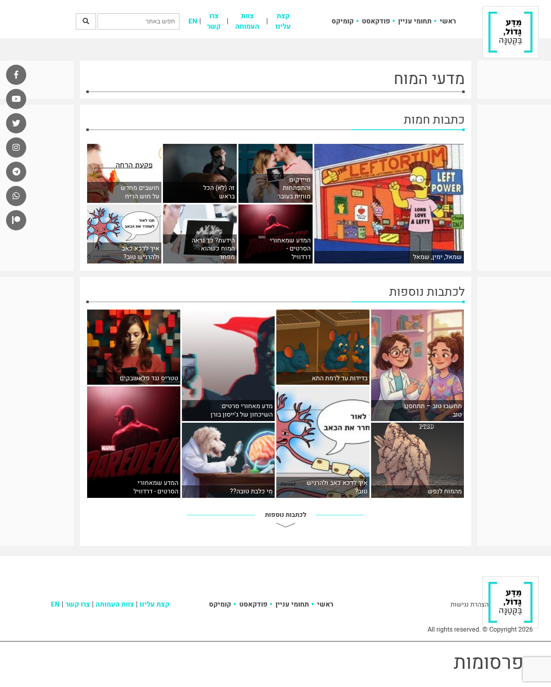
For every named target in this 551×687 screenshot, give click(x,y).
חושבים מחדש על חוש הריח (140, 192)
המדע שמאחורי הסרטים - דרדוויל (290, 248)
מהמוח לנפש (445, 491)
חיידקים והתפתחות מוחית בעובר (294, 188)
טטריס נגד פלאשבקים (149, 378)
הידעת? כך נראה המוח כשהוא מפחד (213, 248)
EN (192, 21)
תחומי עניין (415, 21)
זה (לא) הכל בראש (219, 192)
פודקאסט (376, 21)
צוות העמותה (247, 21)
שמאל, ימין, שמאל (437, 257)
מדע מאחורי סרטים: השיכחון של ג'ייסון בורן (242, 410)
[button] (86, 21)
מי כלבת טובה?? (251, 491)
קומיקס (343, 21)
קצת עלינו (283, 21)
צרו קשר (214, 21)
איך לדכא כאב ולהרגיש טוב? (140, 252)
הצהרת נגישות (469, 604)
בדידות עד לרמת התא (339, 378)
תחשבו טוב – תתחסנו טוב (433, 410)
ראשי (448, 21)
